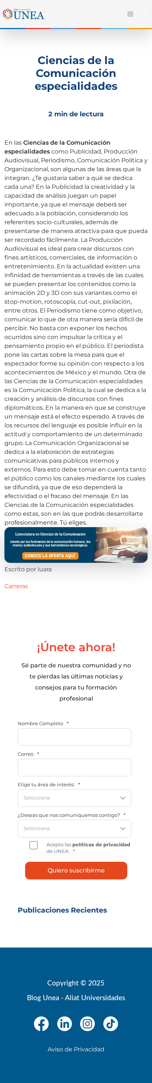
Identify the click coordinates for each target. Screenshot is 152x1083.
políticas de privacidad (101, 844)
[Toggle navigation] (129, 14)
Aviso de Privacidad (76, 1049)
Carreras (16, 586)
